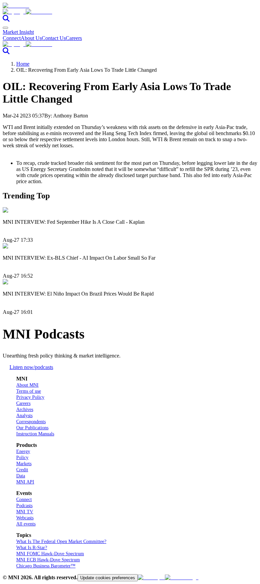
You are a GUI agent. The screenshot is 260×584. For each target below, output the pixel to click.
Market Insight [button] (18, 32)
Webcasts (25, 517)
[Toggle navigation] (5, 28)
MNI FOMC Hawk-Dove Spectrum (50, 553)
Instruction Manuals (35, 433)
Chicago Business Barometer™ (45, 565)
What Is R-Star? (31, 547)
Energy (23, 451)
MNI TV (24, 511)
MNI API (25, 481)
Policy (22, 457)
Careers (74, 38)
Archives (24, 409)
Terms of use (28, 391)
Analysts (24, 415)
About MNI (27, 385)
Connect (12, 38)
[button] (130, 12)
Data (20, 475)
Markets (23, 463)
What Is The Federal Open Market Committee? (61, 541)
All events (26, 523)
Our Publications (32, 427)
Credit (22, 469)
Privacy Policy (30, 397)
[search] (6, 20)
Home (22, 64)
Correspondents (31, 421)
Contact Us (54, 38)
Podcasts (24, 505)
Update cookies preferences (107, 577)
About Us (31, 38)
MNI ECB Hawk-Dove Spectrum (48, 559)
